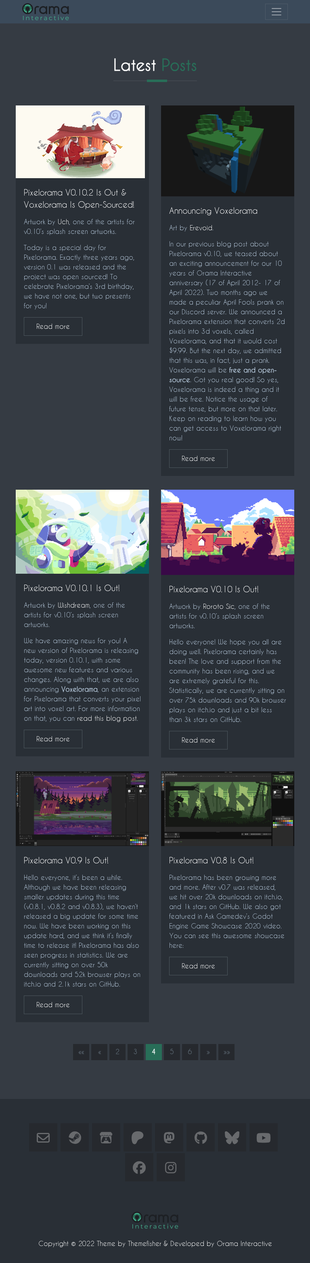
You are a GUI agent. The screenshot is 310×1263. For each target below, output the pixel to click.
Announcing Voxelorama (213, 210)
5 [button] (172, 1051)
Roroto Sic (219, 606)
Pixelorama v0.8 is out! (211, 860)
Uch (63, 221)
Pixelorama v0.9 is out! (66, 860)
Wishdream (74, 605)
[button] (81, 1052)
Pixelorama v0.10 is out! (214, 589)
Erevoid (201, 228)
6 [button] (190, 1051)
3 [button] (136, 1051)
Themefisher (144, 1243)
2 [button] (117, 1051)
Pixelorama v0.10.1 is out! (72, 588)
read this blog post (107, 718)
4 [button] (154, 1051)
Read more (53, 326)
